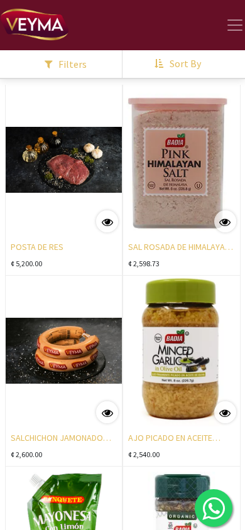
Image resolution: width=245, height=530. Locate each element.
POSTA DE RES (37, 246)
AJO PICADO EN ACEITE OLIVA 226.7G (170, 439)
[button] (179, 64)
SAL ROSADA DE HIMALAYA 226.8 (176, 248)
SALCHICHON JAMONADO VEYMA (57, 439)
